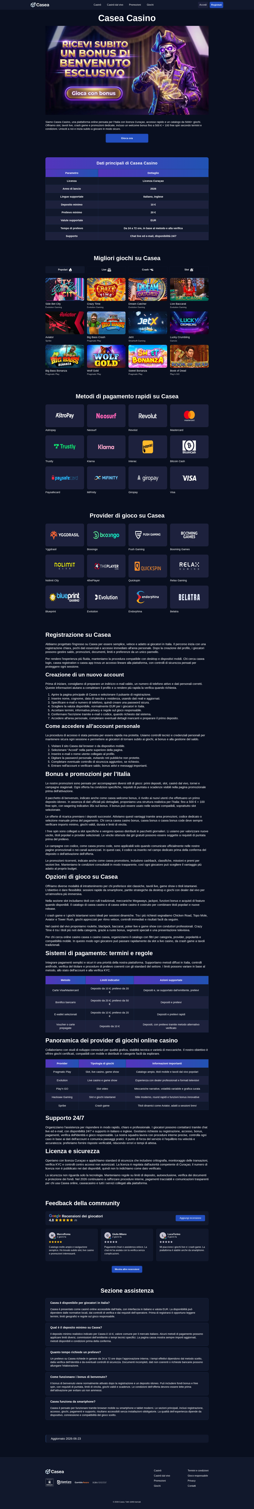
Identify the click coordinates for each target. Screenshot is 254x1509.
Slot (186, 269)
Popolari (62, 269)
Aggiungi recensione (190, 1218)
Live (104, 269)
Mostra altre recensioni (127, 1269)
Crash (145, 269)
